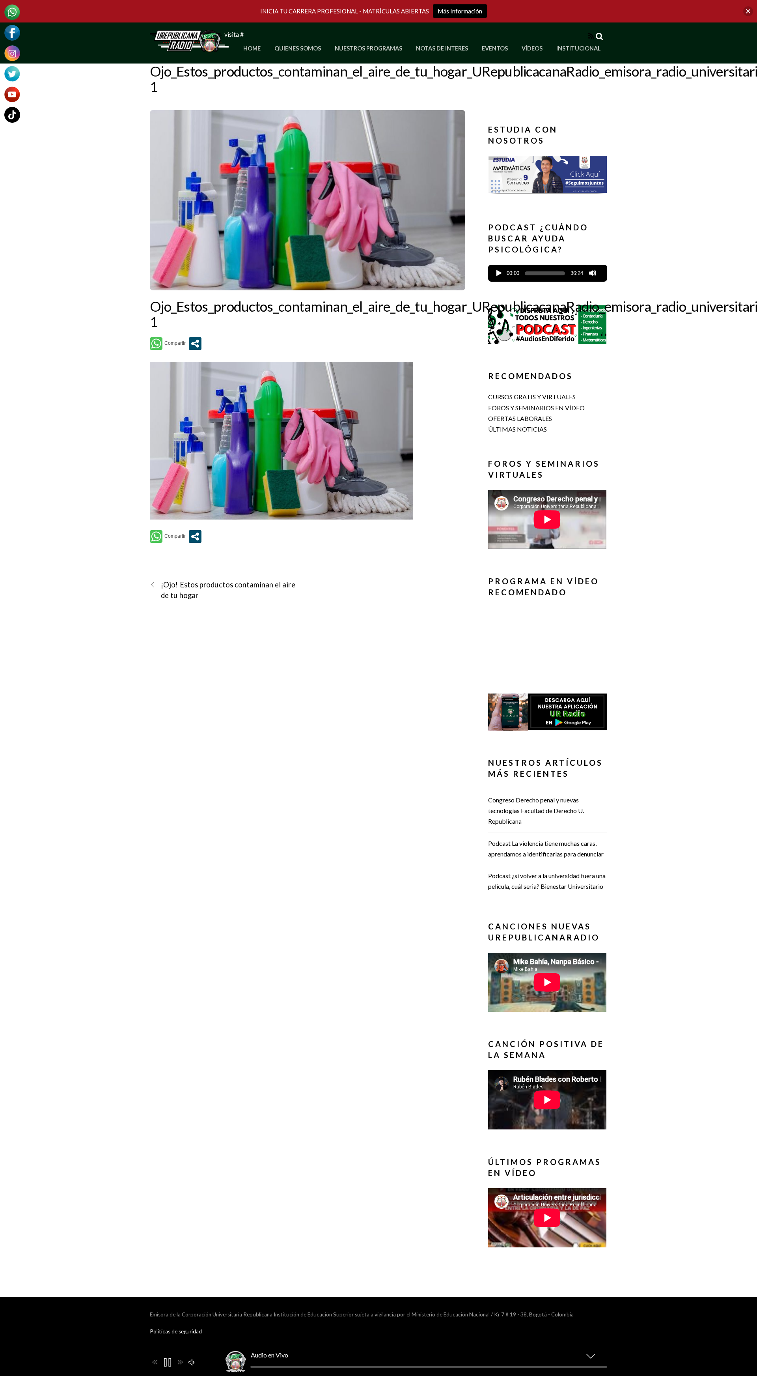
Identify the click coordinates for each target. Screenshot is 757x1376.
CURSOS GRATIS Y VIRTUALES (532, 396)
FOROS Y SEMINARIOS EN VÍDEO (536, 407)
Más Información (460, 11)
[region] (547, 177)
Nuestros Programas (368, 48)
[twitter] (12, 73)
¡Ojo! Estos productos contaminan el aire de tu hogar (228, 590)
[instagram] (12, 52)
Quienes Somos (297, 48)
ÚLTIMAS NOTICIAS (517, 429)
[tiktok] (12, 114)
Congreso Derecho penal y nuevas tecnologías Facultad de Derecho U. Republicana (536, 810)
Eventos (495, 48)
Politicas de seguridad (176, 1331)
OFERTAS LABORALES (520, 418)
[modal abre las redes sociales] (195, 343)
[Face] (12, 32)
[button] (547, 180)
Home (252, 48)
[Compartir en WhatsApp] (168, 343)
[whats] (12, 11)
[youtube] (12, 93)
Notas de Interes (442, 48)
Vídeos (532, 48)
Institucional (578, 48)
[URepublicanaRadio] (189, 47)
